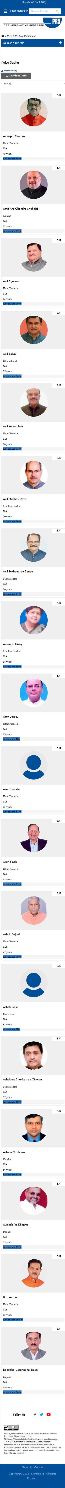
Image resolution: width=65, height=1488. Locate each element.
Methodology (10, 71)
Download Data (17, 76)
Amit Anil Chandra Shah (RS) (21, 208)
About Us (27, 1467)
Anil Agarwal (11, 281)
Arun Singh (10, 862)
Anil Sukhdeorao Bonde (18, 571)
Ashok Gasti (10, 1007)
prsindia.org (37, 1474)
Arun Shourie (11, 789)
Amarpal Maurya (14, 136)
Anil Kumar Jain (13, 426)
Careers (38, 1467)
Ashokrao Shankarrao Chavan (22, 1079)
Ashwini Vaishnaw (14, 1152)
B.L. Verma (10, 1297)
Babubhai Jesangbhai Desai (20, 1370)
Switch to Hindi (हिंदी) (34, 2)
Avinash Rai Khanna (15, 1224)
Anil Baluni (9, 354)
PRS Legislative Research (14, 1433)
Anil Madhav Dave (14, 499)
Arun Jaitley (10, 716)
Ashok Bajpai (11, 934)
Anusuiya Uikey (12, 644)
